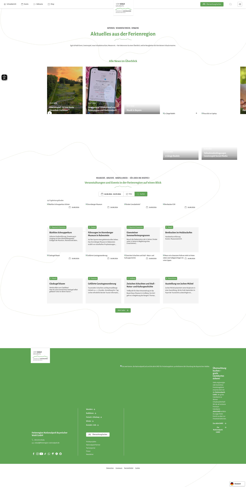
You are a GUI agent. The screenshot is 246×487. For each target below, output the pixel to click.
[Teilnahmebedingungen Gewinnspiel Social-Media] (219, 136)
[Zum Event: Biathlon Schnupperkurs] (65, 216)
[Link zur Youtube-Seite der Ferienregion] (41, 454)
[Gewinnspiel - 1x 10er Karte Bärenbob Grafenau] (65, 90)
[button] (50, 113)
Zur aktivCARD (218, 423)
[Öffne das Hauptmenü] (240, 4)
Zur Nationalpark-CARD (218, 430)
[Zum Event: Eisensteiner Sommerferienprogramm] (142, 216)
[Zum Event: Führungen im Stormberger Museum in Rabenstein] (103, 216)
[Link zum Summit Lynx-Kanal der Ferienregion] (60, 454)
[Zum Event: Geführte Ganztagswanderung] (103, 267)
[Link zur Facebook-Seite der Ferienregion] (33, 454)
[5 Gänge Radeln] (181, 136)
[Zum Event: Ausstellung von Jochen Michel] (181, 267)
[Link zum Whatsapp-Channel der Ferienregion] (49, 454)
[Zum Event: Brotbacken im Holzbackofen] (181, 216)
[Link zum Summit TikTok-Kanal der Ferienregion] (45, 453)
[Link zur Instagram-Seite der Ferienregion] (37, 454)
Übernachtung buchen (213, 4)
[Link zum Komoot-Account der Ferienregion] (56, 454)
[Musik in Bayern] (142, 90)
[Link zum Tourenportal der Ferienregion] (53, 454)
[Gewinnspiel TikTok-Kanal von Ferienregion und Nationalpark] (103, 90)
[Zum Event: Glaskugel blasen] (65, 267)
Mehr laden (121, 310)
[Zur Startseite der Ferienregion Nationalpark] (123, 8)
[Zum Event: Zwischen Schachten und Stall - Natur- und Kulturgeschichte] (142, 267)
